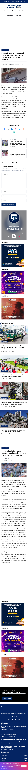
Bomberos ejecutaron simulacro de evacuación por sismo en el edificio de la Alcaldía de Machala (12, 347)
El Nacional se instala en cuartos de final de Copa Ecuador (13, 727)
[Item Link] (14, 334)
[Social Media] (9, 720)
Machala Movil (5, 63)
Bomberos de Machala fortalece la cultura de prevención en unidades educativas (14, 375)
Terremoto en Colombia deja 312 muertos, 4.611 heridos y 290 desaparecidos (13, 430)
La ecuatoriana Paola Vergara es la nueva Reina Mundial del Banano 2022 (13, 746)
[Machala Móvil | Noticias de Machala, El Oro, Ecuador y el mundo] (14, 6)
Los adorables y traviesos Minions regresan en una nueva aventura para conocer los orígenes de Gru (13, 740)
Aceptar (24, 765)
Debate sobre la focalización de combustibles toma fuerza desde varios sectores (14, 733)
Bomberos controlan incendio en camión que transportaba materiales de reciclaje (14, 403)
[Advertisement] (14, 31)
